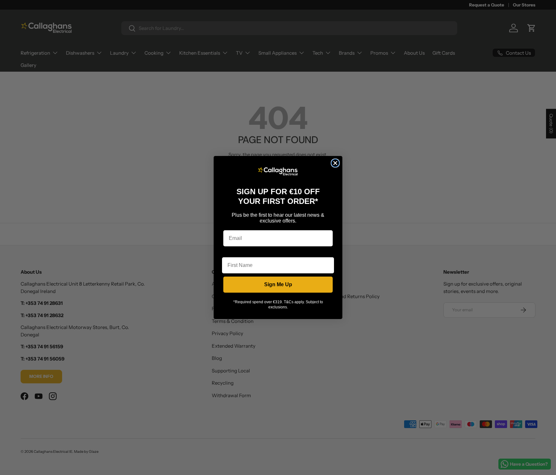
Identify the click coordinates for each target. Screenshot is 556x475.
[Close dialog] (335, 163)
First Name (235, 252)
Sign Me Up (278, 284)
